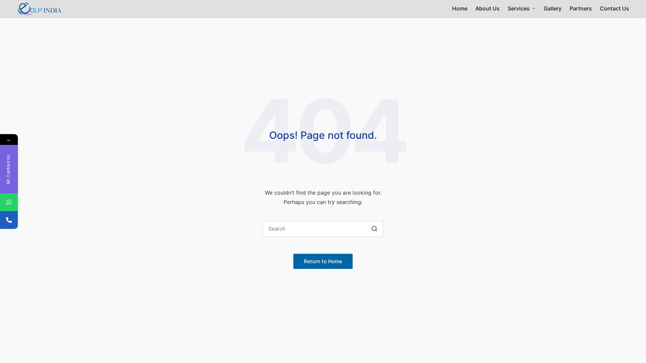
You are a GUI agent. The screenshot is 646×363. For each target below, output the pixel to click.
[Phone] (9, 220)
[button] (374, 228)
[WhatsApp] (9, 202)
